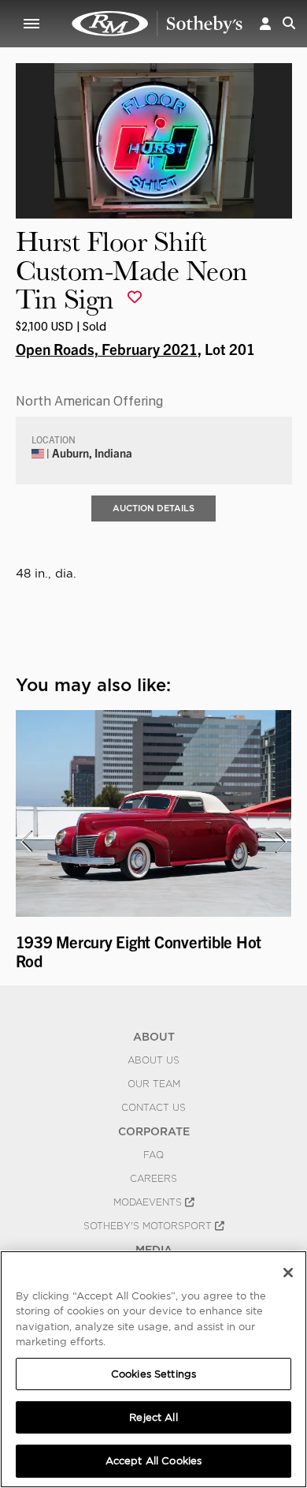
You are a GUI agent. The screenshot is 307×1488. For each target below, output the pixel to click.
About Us (153, 1060)
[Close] (288, 1272)
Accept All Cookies (153, 1461)
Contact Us (153, 1107)
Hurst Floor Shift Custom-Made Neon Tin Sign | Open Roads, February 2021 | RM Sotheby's (157, 23)
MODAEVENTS (149, 1202)
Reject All (153, 1417)
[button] (265, 23)
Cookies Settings (153, 1374)
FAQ (153, 1155)
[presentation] (26, 842)
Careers (153, 1178)
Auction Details (153, 508)
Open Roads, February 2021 (107, 348)
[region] (153, 1369)
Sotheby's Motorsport (149, 1226)
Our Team (154, 1084)
